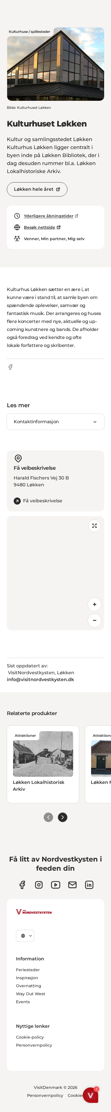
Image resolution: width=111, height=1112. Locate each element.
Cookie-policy (30, 1037)
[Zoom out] (94, 620)
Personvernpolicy (34, 1045)
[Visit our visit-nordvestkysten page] (89, 885)
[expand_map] (94, 525)
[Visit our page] (22, 885)
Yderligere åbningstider (48, 215)
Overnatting (28, 985)
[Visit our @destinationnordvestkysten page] (56, 885)
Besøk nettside (39, 227)
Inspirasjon (27, 977)
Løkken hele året (34, 189)
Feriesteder (28, 969)
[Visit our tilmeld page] (72, 885)
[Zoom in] (94, 604)
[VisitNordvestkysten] (34, 912)
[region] (55, 573)
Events (23, 1001)
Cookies (76, 1095)
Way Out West (30, 993)
